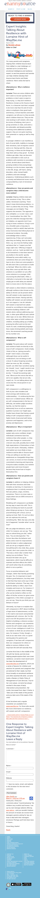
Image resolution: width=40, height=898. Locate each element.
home (8, 836)
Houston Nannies (29, 862)
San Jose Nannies (11, 864)
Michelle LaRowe (14, 45)
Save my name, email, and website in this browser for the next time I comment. (19, 786)
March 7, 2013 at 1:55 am (15, 798)
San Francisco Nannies (13, 863)
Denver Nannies (11, 866)
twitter (9, 860)
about (24, 0)
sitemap (9, 855)
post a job (21, 9)
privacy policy (11, 857)
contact (29, 0)
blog (30, 9)
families (9, 841)
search (11, 9)
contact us (10, 854)
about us (26, 854)
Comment (10, 749)
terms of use (10, 856)
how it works (17, 0)
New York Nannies (29, 861)
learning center (29, 856)
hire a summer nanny (13, 842)
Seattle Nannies (28, 864)
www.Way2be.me (12, 663)
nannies (9, 840)
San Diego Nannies (29, 863)
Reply (8, 830)
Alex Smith (10, 796)
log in (10, 0)
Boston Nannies (11, 848)
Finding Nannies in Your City (15, 843)
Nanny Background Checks (14, 861)
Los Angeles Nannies (12, 845)
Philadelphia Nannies (13, 846)
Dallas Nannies (11, 847)
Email (8, 772)
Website (9, 778)
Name (8, 765)
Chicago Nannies (11, 862)
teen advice (10, 810)
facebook (9, 858)
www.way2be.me (12, 706)
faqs (25, 857)
